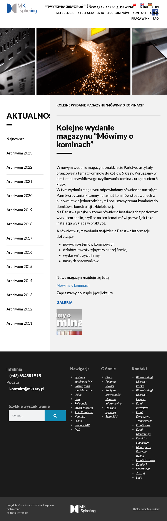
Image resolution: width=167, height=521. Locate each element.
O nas (154, 13)
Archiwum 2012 (19, 309)
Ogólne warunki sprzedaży (146, 508)
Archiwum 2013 (19, 295)
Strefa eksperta (91, 13)
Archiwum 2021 (19, 181)
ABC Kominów (118, 13)
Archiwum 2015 (19, 266)
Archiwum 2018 (19, 224)
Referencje (65, 13)
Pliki (155, 7)
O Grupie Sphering (110, 410)
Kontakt (139, 13)
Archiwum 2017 (19, 238)
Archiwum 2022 (19, 167)
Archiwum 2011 (19, 323)
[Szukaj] (119, 4)
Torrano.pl (22, 512)
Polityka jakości (110, 384)
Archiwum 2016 (19, 252)
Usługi (142, 7)
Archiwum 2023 (19, 153)
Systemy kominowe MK (65, 7)
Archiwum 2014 (19, 280)
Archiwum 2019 (19, 209)
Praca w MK (140, 18)
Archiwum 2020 (19, 195)
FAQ (156, 18)
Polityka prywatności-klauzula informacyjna (113, 396)
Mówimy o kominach (73, 285)
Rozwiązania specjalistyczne (110, 7)
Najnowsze (16, 139)
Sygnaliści (111, 416)
